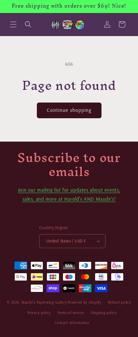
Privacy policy (39, 312)
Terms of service (70, 312)
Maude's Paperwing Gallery (44, 302)
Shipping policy (104, 312)
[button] (13, 24)
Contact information (72, 322)
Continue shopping (69, 110)
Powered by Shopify (84, 302)
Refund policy (119, 302)
